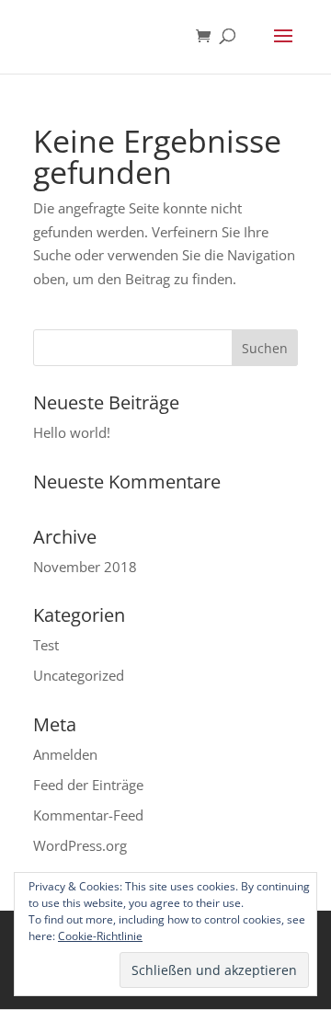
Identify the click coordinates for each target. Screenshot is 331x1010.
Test (46, 645)
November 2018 (85, 566)
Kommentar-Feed (88, 815)
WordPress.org (80, 845)
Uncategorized (78, 675)
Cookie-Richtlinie (100, 936)
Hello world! (71, 432)
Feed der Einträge (88, 784)
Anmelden (65, 754)
